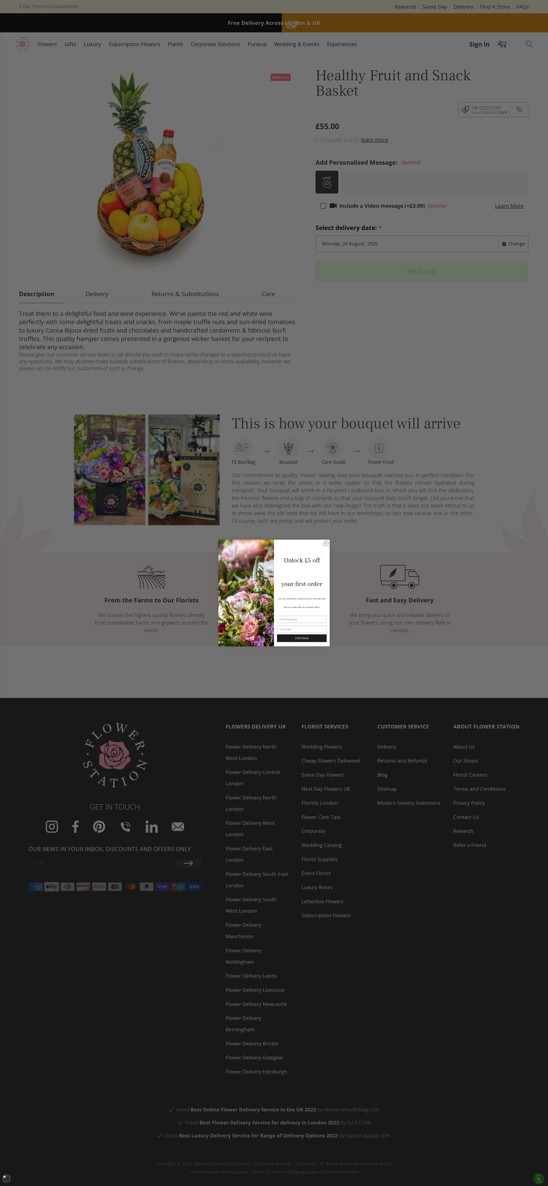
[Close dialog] (326, 543)
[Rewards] (6, 1178)
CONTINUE (302, 638)
